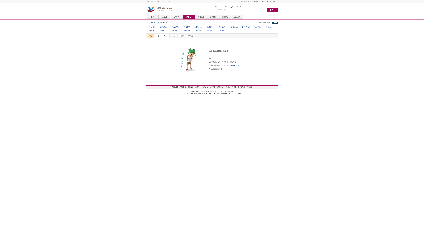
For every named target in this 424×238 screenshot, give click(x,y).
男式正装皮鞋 (234, 27)
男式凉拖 (268, 27)
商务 (236, 6)
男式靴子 (209, 27)
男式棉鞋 (174, 30)
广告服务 (242, 87)
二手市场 (225, 17)
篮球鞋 (162, 30)
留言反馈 (190, 87)
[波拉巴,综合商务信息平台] (160, 9)
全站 (216, 6)
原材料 (176, 17)
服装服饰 (159, 22)
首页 (147, 22)
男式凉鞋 (151, 30)
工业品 (164, 17)
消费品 (188, 17)
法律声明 (212, 87)
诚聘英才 (198, 87)
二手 (246, 6)
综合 (151, 36)
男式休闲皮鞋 (246, 27)
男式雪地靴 (222, 27)
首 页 (152, 17)
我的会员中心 (245, 1)
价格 (165, 36)
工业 (221, 6)
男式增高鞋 (175, 27)
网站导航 (272, 1)
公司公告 (205, 87)
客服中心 (264, 1)
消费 (231, 6)
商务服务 (201, 17)
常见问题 (227, 87)
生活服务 (237, 17)
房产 (241, 6)
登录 (162, 1)
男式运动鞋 (187, 30)
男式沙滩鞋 (163, 27)
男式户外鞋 (152, 27)
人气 (157, 36)
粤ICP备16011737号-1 (213, 93)
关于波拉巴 (175, 87)
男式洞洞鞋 (187, 27)
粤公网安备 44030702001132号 (231, 93)
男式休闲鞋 (257, 27)
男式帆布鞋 (198, 27)
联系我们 (183, 87)
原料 (226, 6)
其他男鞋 (221, 30)
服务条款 (220, 87)
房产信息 (213, 17)
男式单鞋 (198, 30)
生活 (251, 6)
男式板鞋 (209, 30)
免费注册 (167, 1)
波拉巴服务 (255, 1)
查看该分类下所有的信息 (230, 65)
